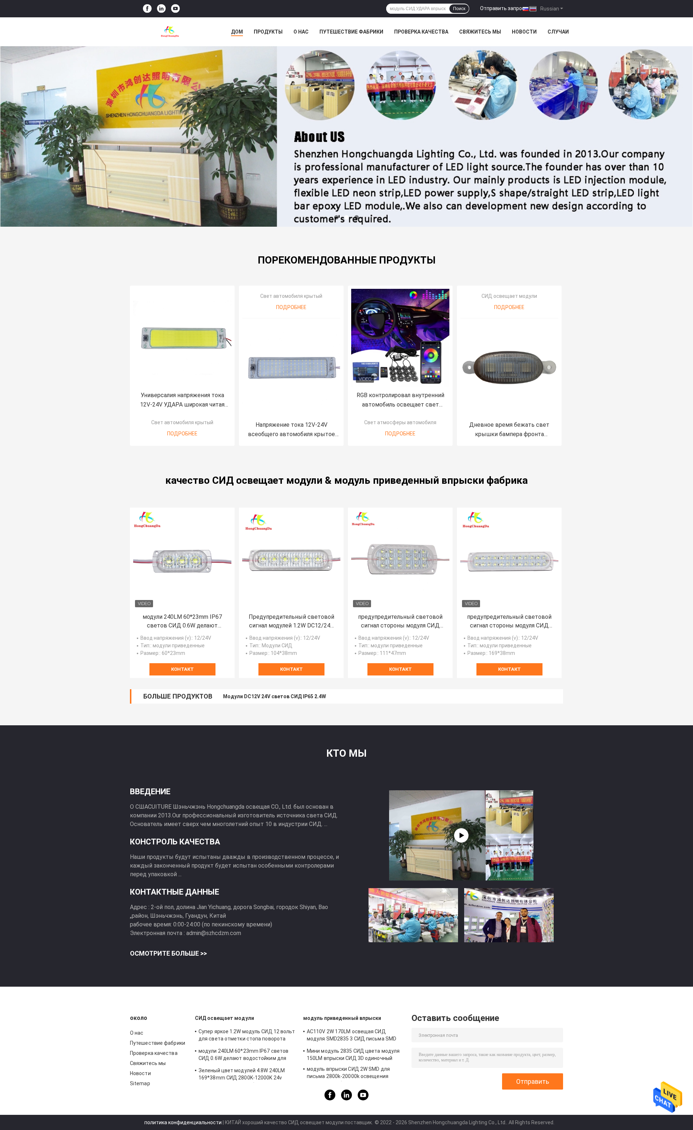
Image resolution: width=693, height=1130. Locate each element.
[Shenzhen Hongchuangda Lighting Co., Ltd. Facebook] (147, 8)
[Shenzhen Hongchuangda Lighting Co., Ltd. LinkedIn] (161, 8)
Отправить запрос (502, 8)
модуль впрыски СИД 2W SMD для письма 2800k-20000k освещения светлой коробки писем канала (348, 1073)
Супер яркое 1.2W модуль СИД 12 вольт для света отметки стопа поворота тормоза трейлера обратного (247, 1036)
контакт (182, 669)
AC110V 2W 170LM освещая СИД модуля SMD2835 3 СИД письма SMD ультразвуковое (351, 1036)
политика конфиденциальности (183, 1122)
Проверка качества (421, 32)
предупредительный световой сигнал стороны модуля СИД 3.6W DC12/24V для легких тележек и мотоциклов (400, 621)
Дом (237, 32)
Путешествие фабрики (351, 32)
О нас (301, 32)
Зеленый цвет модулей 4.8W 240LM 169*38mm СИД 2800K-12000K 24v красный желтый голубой (242, 1075)
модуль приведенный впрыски (342, 1018)
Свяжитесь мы (480, 32)
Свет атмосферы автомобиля (400, 422)
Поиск (459, 8)
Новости (524, 32)
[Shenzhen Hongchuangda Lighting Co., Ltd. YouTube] (175, 8)
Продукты (268, 32)
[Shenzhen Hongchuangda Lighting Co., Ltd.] (169, 32)
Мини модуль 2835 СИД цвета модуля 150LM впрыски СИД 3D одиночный (353, 1054)
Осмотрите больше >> (168, 953)
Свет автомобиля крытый (182, 422)
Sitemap (140, 1083)
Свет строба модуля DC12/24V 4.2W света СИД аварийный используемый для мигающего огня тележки (354, 696)
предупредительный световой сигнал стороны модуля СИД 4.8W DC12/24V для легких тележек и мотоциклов (509, 621)
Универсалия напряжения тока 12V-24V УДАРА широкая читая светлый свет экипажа (182, 400)
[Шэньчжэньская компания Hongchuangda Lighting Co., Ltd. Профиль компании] (461, 835)
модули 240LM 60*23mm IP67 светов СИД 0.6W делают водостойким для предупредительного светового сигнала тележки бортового (182, 621)
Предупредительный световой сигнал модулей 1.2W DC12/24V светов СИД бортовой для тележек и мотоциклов (291, 621)
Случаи (558, 32)
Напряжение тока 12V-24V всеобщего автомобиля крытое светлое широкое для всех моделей (291, 430)
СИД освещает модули (509, 296)
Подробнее (182, 433)
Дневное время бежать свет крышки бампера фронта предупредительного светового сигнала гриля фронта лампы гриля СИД (509, 430)
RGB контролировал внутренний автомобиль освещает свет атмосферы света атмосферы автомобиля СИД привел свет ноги (400, 400)
